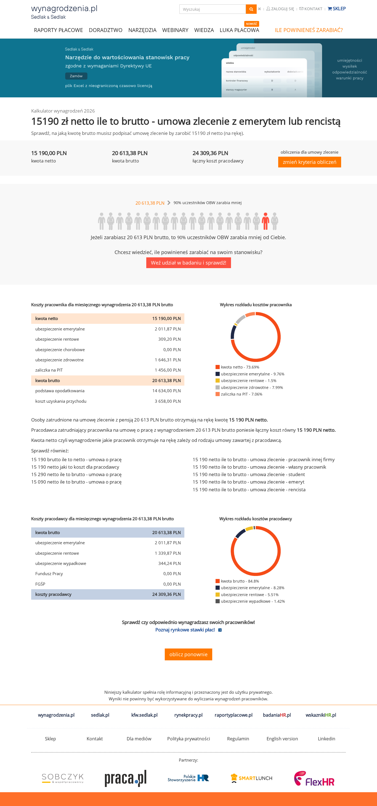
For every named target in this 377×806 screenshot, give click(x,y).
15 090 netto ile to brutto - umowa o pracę (76, 482)
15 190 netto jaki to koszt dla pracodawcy (75, 467)
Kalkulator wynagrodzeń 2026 (63, 111)
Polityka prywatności (188, 739)
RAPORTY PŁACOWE (58, 29)
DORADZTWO (106, 30)
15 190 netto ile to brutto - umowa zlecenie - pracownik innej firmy (264, 459)
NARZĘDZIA (142, 29)
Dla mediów (139, 739)
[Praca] (125, 778)
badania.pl (277, 715)
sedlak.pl (100, 715)
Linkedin (326, 739)
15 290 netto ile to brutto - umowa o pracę (76, 474)
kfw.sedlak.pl (144, 715)
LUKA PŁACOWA (239, 30)
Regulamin (238, 739)
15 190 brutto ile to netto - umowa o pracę (76, 459)
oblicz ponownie (188, 654)
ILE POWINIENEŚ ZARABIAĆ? (309, 30)
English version (282, 739)
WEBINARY (175, 29)
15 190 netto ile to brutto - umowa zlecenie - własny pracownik (259, 467)
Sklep (339, 8)
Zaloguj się (282, 8)
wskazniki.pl (321, 715)
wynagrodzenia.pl (56, 715)
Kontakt (312, 8)
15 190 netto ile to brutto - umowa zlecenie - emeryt (248, 482)
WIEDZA (204, 30)
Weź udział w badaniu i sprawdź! (188, 262)
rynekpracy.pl (188, 715)
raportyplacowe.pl (234, 715)
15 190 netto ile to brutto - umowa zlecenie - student (249, 474)
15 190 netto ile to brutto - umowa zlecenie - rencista (249, 489)
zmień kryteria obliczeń (309, 162)
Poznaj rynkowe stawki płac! (185, 629)
